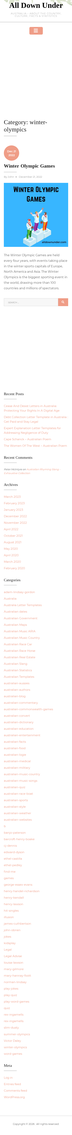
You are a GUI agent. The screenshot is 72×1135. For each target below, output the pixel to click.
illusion (9, 917)
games (9, 878)
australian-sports (16, 800)
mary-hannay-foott (17, 975)
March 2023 (12, 497)
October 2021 (13, 536)
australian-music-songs (20, 780)
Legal (8, 949)
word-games (13, 1054)
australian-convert (17, 715)
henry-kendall (14, 897)
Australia (10, 598)
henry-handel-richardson (22, 891)
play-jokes (11, 988)
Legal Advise (13, 956)
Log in (8, 1077)
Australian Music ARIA (20, 631)
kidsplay (10, 943)
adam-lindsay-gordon (19, 592)
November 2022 (15, 523)
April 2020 (11, 555)
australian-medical (17, 761)
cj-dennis (10, 845)
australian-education (19, 728)
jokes (7, 936)
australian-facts (15, 741)
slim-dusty (11, 1027)
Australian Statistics (18, 670)
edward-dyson (14, 852)
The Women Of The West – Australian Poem (35, 446)
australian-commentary (21, 703)
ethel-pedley (13, 865)
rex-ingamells (13, 1014)
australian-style (15, 806)
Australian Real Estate (19, 657)
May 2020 (11, 548)
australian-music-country (22, 774)
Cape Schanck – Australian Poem (27, 439)
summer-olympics (17, 1034)
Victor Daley (12, 1041)
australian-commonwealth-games (28, 709)
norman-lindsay (15, 982)
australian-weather (17, 813)
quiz (7, 1008)
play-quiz (10, 995)
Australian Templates (19, 677)
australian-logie (15, 754)
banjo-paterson (15, 832)
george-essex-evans (18, 884)
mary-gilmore (14, 969)
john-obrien (12, 930)
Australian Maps (15, 625)
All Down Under (36, 5)
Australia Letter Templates (23, 605)
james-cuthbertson (17, 923)
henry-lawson (13, 904)
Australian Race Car (18, 644)
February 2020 (14, 568)
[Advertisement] (36, 71)
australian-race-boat (18, 793)
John (11, 176)
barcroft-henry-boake (19, 839)
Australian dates (15, 611)
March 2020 (12, 561)
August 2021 (12, 542)
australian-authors (17, 690)
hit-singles (11, 910)
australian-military (17, 767)
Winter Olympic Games (29, 166)
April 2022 (11, 529)
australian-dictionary (18, 722)
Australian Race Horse (19, 651)
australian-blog (15, 696)
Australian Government (20, 618)
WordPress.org (14, 1097)
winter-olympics (15, 1047)
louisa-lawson (13, 962)
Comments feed (15, 1090)
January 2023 (13, 510)
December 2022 (15, 516)
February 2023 (14, 503)
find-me (10, 871)
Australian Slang (15, 664)
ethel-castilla (13, 858)
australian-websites (18, 819)
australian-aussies (16, 683)
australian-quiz (14, 787)
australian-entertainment (22, 735)
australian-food (15, 748)
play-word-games (16, 1001)
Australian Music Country (22, 638)
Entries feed (12, 1084)
